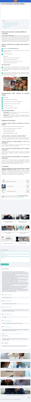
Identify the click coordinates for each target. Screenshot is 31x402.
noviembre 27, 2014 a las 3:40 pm (8, 327)
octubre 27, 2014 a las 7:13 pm (8, 307)
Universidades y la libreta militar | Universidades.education (14, 333)
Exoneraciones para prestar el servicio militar (10, 25)
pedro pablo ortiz (6, 326)
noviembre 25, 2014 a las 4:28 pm (8, 321)
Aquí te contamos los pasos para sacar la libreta (11, 23)
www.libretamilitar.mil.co (14, 48)
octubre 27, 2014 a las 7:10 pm (8, 295)
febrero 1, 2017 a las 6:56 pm (7, 336)
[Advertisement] (15, 11)
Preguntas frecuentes (6, 26)
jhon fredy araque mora (7, 320)
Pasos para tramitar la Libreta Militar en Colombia (11, 22)
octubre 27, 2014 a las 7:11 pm (8, 301)
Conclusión (5, 27)
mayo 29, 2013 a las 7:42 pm (7, 269)
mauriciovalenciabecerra (8, 294)
